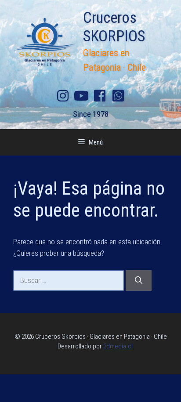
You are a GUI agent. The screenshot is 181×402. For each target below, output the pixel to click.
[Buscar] (139, 280)
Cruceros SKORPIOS (114, 27)
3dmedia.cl (118, 346)
